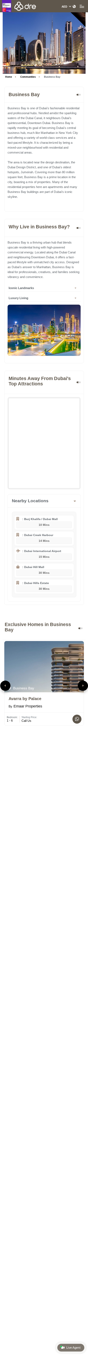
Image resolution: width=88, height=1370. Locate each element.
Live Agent (72, 1348)
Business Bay (23, 688)
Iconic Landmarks (21, 288)
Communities (28, 76)
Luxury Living (18, 298)
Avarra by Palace (25, 698)
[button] (5, 686)
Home (8, 76)
